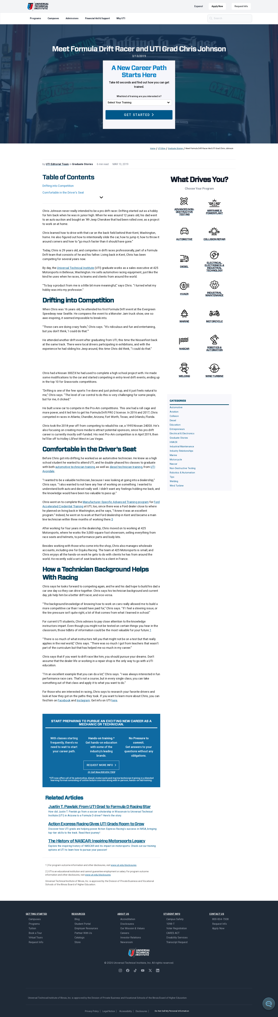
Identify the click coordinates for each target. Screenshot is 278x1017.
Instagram (83, 700)
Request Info (241, 6)
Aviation (174, 411)
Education (175, 424)
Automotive (176, 407)
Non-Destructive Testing (183, 468)
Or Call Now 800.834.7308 (101, 772)
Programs (35, 18)
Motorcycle (176, 459)
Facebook (64, 700)
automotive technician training (75, 467)
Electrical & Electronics (182, 433)
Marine (173, 455)
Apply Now (217, 6)
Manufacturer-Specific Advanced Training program (116, 502)
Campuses (53, 18)
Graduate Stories (175, 148)
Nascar (173, 464)
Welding (174, 481)
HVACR (173, 442)
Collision (174, 416)
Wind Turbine (177, 485)
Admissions (72, 18)
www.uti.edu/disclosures (124, 865)
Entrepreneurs (177, 429)
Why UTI (120, 18)
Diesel (173, 420)
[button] (101, 197)
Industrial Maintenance (182, 446)
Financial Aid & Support (97, 18)
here (114, 700)
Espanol (198, 6)
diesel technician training (126, 467)
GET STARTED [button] (137, 115)
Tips (172, 477)
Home (152, 148)
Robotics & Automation (182, 472)
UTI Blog (161, 148)
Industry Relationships (181, 451)
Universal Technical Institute (75, 268)
